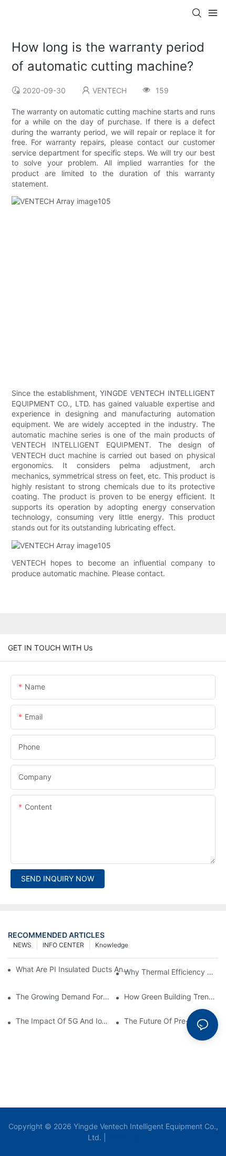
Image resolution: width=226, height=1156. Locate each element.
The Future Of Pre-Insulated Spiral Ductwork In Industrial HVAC (171, 1020)
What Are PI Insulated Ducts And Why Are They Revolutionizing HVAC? (74, 969)
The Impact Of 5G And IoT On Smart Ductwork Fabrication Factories (63, 1020)
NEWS (22, 945)
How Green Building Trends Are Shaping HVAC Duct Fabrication (171, 996)
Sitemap (123, 1137)
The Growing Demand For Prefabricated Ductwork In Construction (63, 996)
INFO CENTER (63, 945)
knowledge (111, 945)
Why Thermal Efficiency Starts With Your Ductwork (171, 971)
